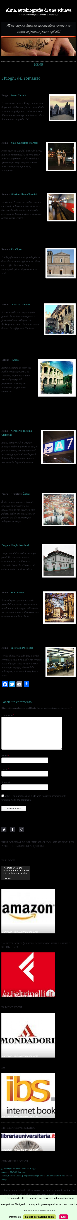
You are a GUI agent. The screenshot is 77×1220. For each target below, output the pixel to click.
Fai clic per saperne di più (39, 1217)
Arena (15, 360)
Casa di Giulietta (21, 304)
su (11, 1168)
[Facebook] (12, 829)
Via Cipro (16, 249)
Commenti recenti (14, 1161)
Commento (8, 715)
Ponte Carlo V (18, 95)
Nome (5, 755)
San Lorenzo (17, 592)
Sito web (5, 782)
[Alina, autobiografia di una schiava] (38, 39)
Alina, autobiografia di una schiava (38, 10)
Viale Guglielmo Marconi (24, 143)
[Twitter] (3, 829)
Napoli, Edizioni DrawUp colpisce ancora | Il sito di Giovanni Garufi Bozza (33, 1175)
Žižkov (26, 494)
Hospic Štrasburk (15, 545)
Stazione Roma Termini (24, 194)
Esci (63, 1217)
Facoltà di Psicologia (22, 648)
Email (5, 769)
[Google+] (21, 829)
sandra (4, 1172)
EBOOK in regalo (29, 1168)
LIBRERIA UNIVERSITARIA (18, 1127)
